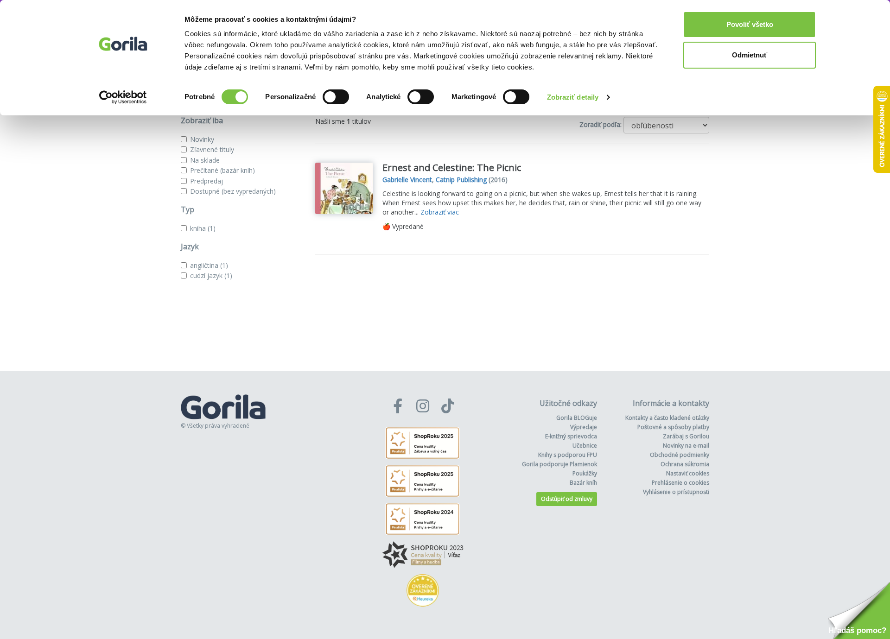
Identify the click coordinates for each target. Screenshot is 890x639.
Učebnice (584, 445)
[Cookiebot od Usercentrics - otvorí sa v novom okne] (123, 97)
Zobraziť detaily (573, 97)
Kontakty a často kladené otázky (667, 418)
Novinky (202, 139)
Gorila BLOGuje (576, 418)
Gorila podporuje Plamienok (559, 464)
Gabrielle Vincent (407, 179)
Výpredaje (583, 427)
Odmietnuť (749, 55)
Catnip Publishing (461, 179)
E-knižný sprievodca (571, 436)
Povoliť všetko (749, 24)
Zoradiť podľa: (600, 124)
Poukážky (584, 473)
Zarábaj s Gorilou (686, 436)
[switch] (336, 96)
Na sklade (205, 160)
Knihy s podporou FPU (567, 455)
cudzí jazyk (211, 275)
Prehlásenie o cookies (680, 483)
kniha (203, 228)
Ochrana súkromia (685, 464)
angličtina (209, 265)
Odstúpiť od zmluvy (566, 499)
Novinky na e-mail (686, 445)
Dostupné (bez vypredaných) (233, 191)
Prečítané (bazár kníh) (222, 170)
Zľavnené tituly (212, 149)
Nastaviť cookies (687, 473)
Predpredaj (206, 181)
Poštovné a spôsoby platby (673, 427)
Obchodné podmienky (679, 455)
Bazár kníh (583, 483)
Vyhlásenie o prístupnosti (676, 492)
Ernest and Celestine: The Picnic (451, 167)
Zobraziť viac (439, 212)
